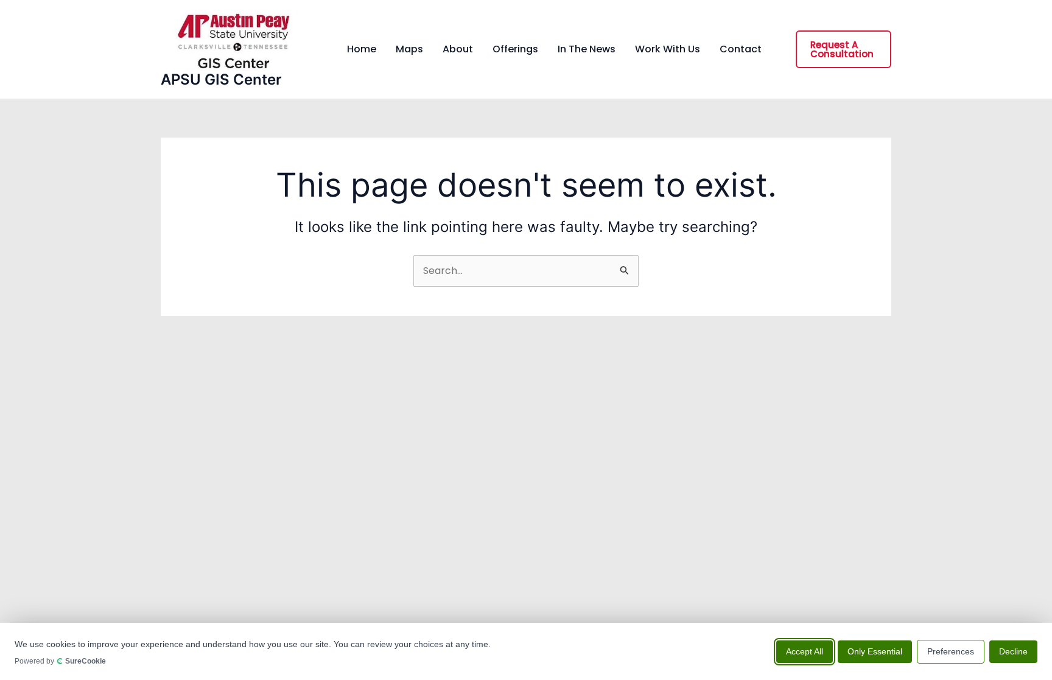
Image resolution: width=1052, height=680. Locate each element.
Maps (409, 49)
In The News (586, 49)
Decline (1013, 651)
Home (361, 49)
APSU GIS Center (221, 79)
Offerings (515, 49)
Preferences (950, 651)
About (458, 49)
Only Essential (874, 651)
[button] (843, 49)
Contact (741, 49)
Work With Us (667, 49)
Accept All (804, 651)
